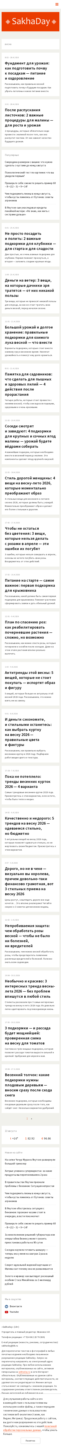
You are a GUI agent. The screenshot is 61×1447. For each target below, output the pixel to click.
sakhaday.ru (24, 1372)
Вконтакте (16, 1306)
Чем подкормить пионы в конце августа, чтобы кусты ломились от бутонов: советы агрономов (29, 1197)
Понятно (30, 1440)
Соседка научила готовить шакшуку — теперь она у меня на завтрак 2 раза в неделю (26, 1253)
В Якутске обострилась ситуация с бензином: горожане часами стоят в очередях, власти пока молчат (25, 1212)
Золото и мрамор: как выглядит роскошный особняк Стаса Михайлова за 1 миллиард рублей (29, 1280)
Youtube (14, 1311)
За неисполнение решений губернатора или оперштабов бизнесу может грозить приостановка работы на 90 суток (30, 1238)
